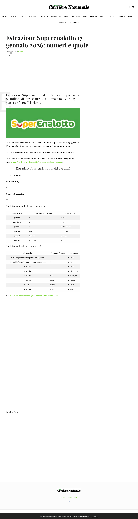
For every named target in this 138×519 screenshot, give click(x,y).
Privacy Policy (73, 497)
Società (62, 22)
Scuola (131, 17)
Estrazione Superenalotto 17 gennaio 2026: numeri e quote (47, 41)
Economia (33, 17)
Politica (44, 17)
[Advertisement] (43, 75)
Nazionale (18, 33)
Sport (66, 17)
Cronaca (13, 17)
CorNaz (21, 51)
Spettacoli (56, 17)
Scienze (122, 17)
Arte (85, 17)
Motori (103, 17)
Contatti (63, 497)
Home (4, 17)
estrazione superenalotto (20, 296)
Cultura (93, 17)
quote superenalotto (39, 296)
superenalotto (53, 296)
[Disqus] (47, 327)
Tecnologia (74, 22)
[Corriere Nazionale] (69, 7)
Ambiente (76, 17)
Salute (112, 17)
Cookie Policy (85, 516)
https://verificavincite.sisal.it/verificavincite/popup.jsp (36, 162)
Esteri (23, 17)
